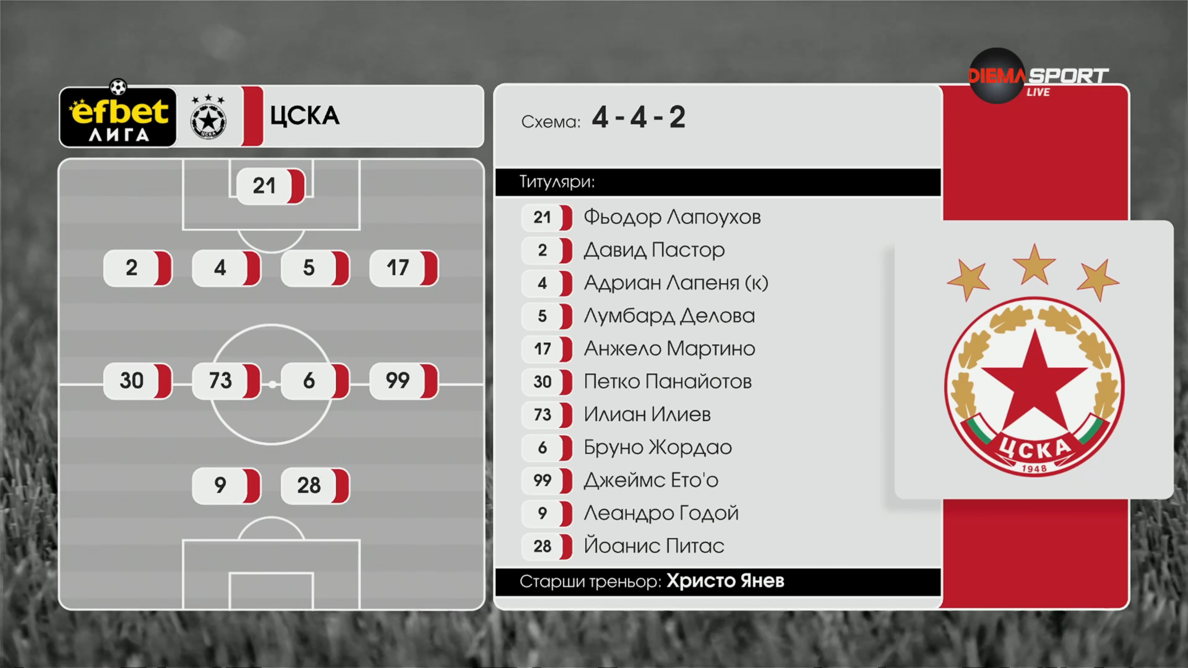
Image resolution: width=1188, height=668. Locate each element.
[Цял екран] (1163, 660)
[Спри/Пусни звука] (23, 660)
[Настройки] (1176, 11)
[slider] (73, 651)
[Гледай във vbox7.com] (1176, 660)
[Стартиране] (10, 660)
